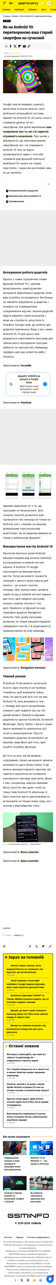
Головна (6, 16)
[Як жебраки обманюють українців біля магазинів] (41, 1183)
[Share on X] (15, 46)
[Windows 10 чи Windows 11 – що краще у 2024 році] (41, 1148)
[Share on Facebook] (10, 46)
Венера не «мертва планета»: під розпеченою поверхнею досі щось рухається (26, 1029)
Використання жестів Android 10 (25, 196)
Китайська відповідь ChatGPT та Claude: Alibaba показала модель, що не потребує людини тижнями (28, 998)
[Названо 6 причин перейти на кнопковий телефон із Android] (15, 1183)
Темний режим (16, 201)
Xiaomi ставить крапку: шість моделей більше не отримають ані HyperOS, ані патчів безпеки (25, 969)
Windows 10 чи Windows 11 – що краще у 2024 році (40, 1161)
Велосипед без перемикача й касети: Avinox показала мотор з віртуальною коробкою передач (27, 1116)
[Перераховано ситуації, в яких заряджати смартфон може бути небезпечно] (15, 1148)
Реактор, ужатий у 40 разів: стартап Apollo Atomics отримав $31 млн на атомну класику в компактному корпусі (28, 1087)
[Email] (24, 46)
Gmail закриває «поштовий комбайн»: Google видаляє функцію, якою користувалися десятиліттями (26, 984)
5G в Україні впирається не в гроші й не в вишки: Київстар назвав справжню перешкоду (28, 1072)
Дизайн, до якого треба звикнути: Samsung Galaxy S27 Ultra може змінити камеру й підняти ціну (27, 1014)
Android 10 (18, 935)
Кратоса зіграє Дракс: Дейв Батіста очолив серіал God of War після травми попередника (27, 1101)
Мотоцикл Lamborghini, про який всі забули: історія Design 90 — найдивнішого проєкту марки (26, 1057)
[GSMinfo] (28, 3)
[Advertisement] (28, 238)
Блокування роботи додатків (23, 190)
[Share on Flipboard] (20, 46)
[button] (5, 3)
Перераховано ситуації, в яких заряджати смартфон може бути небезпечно (12, 1164)
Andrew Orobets (16, 53)
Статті (7, 21)
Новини (15, 16)
